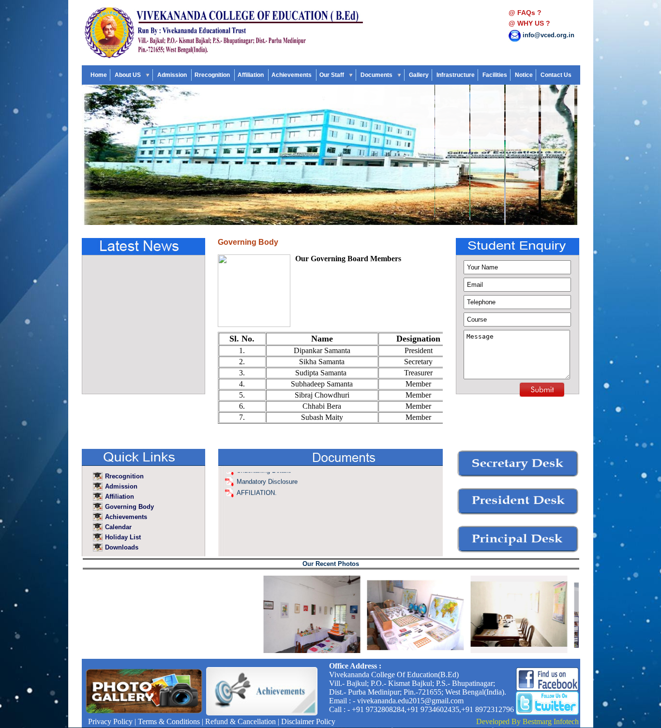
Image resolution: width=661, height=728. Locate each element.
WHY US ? (533, 23)
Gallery (418, 75)
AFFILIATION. (257, 480)
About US (128, 75)
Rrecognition (213, 75)
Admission (173, 75)
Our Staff (332, 75)
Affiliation (251, 75)
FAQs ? (529, 12)
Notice (523, 75)
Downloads (122, 547)
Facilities (495, 75)
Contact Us (556, 75)
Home (98, 75)
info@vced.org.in (548, 35)
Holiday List (124, 537)
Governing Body (129, 506)
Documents (377, 75)
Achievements (292, 75)
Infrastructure (455, 75)
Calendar (119, 527)
